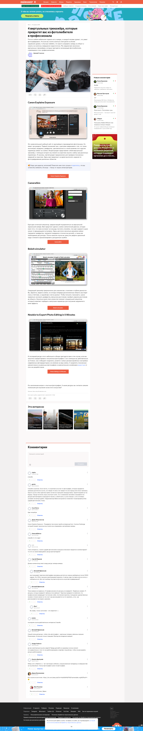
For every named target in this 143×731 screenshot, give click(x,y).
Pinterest (58, 711)
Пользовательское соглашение (40, 714)
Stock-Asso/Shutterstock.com (39, 391)
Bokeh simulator (58, 308)
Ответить (40, 480)
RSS (79, 711)
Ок (71, 726)
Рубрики (44, 708)
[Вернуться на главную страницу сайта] (27, 2)
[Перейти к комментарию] (104, 85)
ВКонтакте (42, 711)
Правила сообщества (64, 717)
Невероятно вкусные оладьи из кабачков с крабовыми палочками (103, 88)
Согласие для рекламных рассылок (34, 720)
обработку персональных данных (71, 722)
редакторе (81, 365)
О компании (74, 708)
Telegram (34, 711)
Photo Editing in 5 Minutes (58, 371)
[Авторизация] (121, 2)
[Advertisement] (58, 378)
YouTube (66, 711)
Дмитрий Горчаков (38, 53)
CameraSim (58, 242)
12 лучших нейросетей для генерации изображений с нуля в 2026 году (104, 127)
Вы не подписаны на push (90, 711)
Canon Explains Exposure (58, 176)
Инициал (73, 711)
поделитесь (76, 165)
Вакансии (66, 708)
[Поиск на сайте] (113, 2)
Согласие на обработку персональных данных (87, 717)
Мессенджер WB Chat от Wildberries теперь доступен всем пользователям (104, 101)
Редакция (59, 708)
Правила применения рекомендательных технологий (40, 717)
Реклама (51, 708)
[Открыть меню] (87, 472)
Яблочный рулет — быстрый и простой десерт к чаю (104, 113)
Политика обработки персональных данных (65, 714)
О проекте (36, 708)
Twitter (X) (50, 711)
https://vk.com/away (49, 677)
